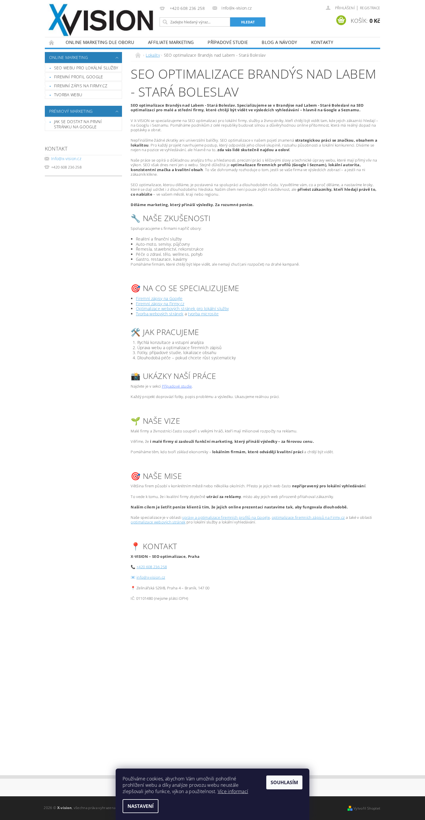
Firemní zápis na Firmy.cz (81, 85)
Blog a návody (279, 42)
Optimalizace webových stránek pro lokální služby (182, 308)
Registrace (370, 7)
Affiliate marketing (171, 42)
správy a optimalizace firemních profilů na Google (226, 517)
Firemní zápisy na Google (159, 298)
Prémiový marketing (71, 111)
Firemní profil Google (78, 76)
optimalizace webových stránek (158, 522)
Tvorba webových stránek (159, 313)
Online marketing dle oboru (100, 42)
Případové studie (228, 42)
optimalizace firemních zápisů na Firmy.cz (308, 517)
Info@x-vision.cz (66, 158)
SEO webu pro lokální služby (86, 68)
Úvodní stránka (52, 42)
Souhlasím (284, 782)
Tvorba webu (68, 94)
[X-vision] (101, 20)
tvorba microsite (203, 313)
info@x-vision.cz (150, 577)
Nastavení (141, 806)
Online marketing (68, 57)
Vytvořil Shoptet (367, 808)
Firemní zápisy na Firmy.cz (160, 303)
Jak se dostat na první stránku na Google (78, 124)
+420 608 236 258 (151, 566)
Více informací (233, 791)
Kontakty (322, 42)
